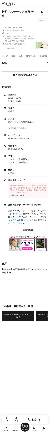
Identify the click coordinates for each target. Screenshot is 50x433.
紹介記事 (43, 56)
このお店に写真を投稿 (26, 75)
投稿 (13, 56)
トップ (4, 56)
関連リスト (31, 56)
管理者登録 (28, 230)
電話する (36, 419)
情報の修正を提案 (18, 195)
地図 (21, 56)
